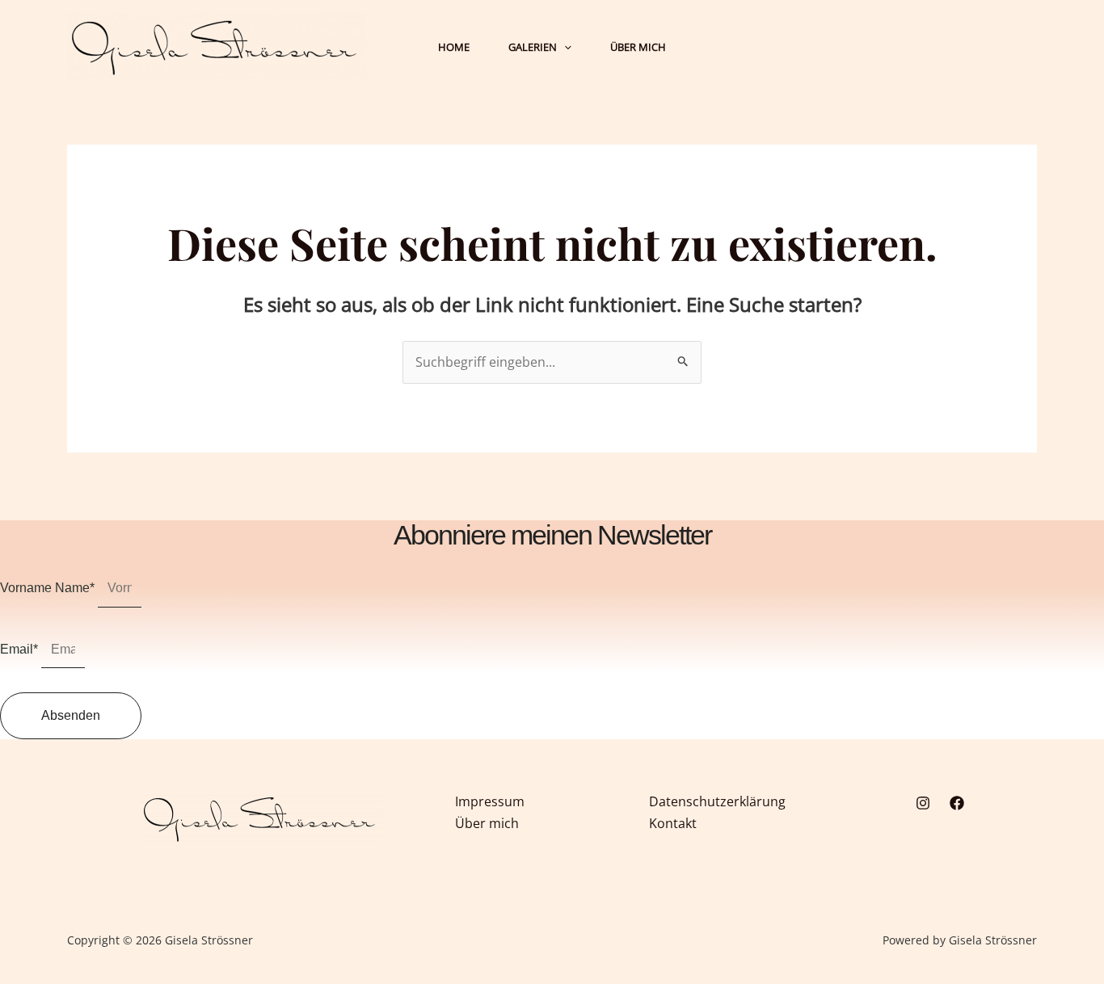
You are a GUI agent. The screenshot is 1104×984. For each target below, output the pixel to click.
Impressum (490, 801)
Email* (20, 649)
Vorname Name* (49, 588)
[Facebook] (957, 803)
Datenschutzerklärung (717, 801)
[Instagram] (923, 803)
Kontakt (673, 823)
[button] (564, 46)
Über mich (487, 823)
